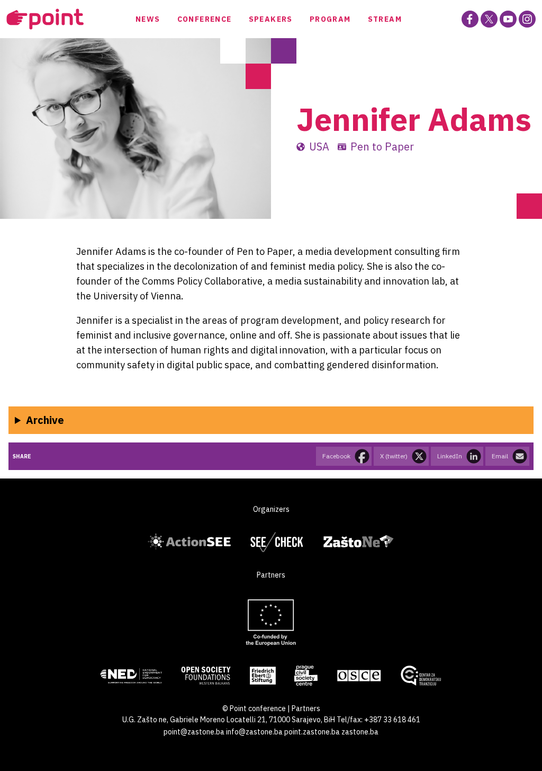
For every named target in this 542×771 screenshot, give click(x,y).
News (148, 19)
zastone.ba (359, 732)
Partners (306, 708)
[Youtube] (508, 19)
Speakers (271, 19)
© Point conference (254, 708)
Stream (385, 19)
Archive (45, 420)
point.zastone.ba (312, 732)
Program (330, 19)
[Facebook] (470, 19)
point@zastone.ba (194, 732)
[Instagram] (527, 19)
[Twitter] (489, 19)
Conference (204, 19)
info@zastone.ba (254, 732)
